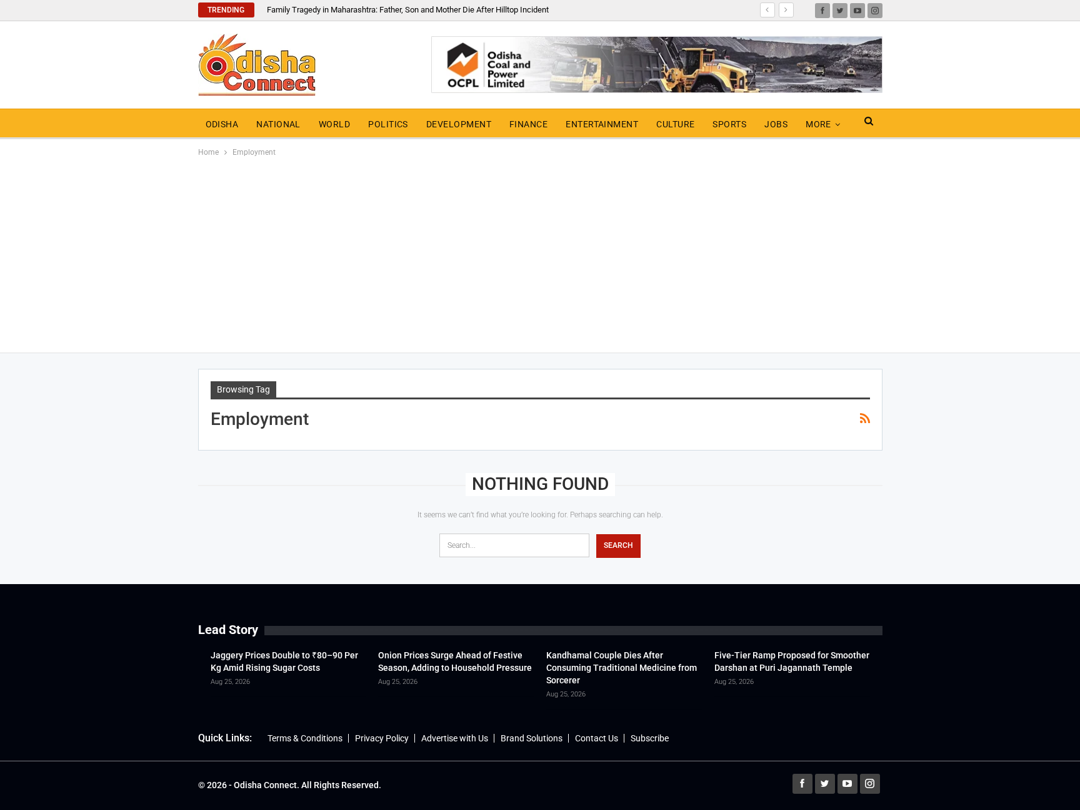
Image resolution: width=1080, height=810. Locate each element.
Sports (729, 124)
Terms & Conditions (305, 738)
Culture (675, 124)
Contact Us (596, 738)
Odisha (222, 124)
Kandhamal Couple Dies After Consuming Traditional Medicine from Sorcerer (621, 667)
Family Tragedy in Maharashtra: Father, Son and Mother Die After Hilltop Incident (408, 9)
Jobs (776, 124)
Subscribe (650, 738)
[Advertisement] (540, 252)
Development (458, 124)
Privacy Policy (382, 738)
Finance (528, 124)
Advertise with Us (454, 738)
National (278, 124)
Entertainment (602, 124)
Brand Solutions (531, 738)
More (818, 124)
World (334, 124)
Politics (388, 124)
